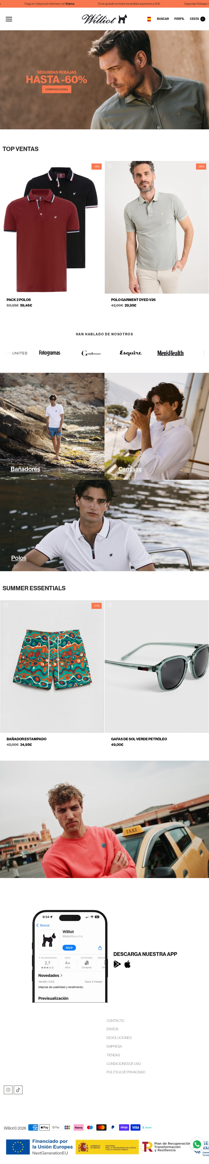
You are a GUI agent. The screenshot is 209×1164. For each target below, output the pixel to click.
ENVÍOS (112, 1029)
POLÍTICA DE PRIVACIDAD (126, 1072)
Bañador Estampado (26, 739)
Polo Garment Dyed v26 (133, 300)
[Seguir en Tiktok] (18, 1090)
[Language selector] (149, 19)
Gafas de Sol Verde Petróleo (139, 739)
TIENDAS (113, 1055)
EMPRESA (114, 1046)
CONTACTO (115, 1021)
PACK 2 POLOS (19, 300)
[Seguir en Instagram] (8, 1090)
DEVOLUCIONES (119, 1038)
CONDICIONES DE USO (124, 1064)
